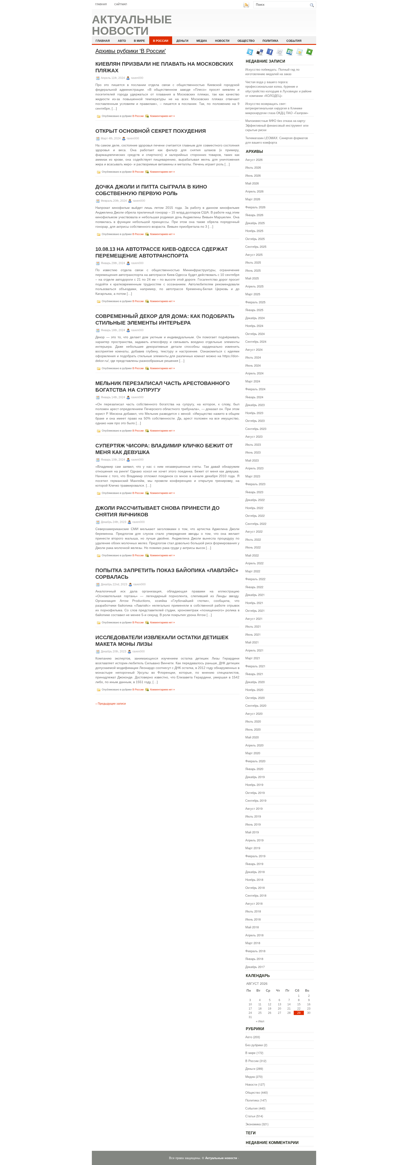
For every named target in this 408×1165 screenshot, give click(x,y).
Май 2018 (252, 927)
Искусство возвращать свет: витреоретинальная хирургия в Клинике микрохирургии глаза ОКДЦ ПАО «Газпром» (276, 108)
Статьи (250, 1116)
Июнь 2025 (253, 270)
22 (299, 1008)
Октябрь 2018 (255, 887)
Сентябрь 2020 (255, 705)
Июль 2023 (253, 444)
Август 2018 (254, 903)
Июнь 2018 (253, 919)
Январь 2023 (254, 492)
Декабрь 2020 (255, 682)
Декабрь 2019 (255, 777)
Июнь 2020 (253, 729)
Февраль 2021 (255, 666)
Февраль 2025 (255, 302)
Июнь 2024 (253, 365)
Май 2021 (252, 642)
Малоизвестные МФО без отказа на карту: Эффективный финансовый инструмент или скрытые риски (276, 125)
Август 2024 (254, 349)
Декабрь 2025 (255, 223)
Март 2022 (252, 571)
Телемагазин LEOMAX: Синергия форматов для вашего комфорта (276, 140)
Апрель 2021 (254, 650)
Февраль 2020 (255, 761)
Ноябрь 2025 (254, 230)
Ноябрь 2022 (254, 507)
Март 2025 (252, 294)
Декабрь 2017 (255, 966)
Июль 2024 (253, 357)
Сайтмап (120, 4)
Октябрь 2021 (255, 610)
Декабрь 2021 (255, 594)
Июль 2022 (253, 539)
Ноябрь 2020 (254, 689)
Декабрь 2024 (255, 318)
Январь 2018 (254, 958)
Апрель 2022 (254, 563)
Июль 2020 (253, 721)
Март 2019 (252, 848)
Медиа (201, 41)
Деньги (182, 41)
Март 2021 (252, 658)
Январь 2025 (254, 310)
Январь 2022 (254, 587)
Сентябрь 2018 (255, 895)
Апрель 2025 (254, 286)
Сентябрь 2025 (255, 246)
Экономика (253, 1124)
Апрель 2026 (254, 191)
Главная (101, 4)
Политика (270, 41)
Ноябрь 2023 (254, 413)
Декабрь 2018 (255, 871)
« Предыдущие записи (110, 703)
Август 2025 (254, 254)
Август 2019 (254, 808)
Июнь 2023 (253, 452)
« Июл (260, 1021)
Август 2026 (254, 159)
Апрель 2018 (254, 935)
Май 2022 (252, 555)
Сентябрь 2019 (255, 800)
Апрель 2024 (254, 373)
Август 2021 (254, 618)
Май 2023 (252, 460)
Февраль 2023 (255, 484)
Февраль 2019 (255, 856)
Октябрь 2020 (255, 697)
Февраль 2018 (255, 951)
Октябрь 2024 (255, 333)
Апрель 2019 (254, 840)
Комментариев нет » (162, 116)
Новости (222, 41)
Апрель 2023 (254, 468)
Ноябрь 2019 (254, 784)
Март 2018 (252, 943)
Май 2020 (252, 737)
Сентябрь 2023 (255, 428)
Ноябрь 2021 (254, 602)
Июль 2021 (253, 626)
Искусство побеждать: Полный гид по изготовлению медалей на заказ (272, 71)
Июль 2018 (253, 911)
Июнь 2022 (253, 547)
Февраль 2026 (255, 207)
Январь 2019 (254, 863)
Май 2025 (252, 278)
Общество (246, 41)
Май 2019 (252, 832)
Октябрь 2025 (255, 238)
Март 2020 (252, 753)
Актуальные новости (132, 25)
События (294, 41)
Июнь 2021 (253, 634)
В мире (139, 41)
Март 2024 (252, 381)
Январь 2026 (254, 215)
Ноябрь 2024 (254, 325)
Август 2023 (254, 436)
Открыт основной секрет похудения (150, 131)
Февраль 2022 (255, 579)
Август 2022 (254, 531)
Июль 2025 (253, 262)
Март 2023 (252, 476)
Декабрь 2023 (255, 405)
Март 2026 (252, 199)
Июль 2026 (253, 167)
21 (289, 1008)
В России (160, 41)
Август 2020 (254, 713)
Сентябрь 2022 (255, 523)
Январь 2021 (254, 674)
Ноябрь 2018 (254, 879)
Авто (122, 41)
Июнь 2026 (253, 175)
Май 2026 (252, 183)
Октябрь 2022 (255, 515)
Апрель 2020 (254, 745)
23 (308, 1008)
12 (269, 1004)
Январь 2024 (254, 397)
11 (259, 1004)
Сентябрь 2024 (255, 341)
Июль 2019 (253, 816)
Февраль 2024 (255, 389)
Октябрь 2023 (255, 420)
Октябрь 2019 (255, 792)
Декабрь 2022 (255, 499)
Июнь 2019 (253, 824)
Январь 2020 (254, 769)
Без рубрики (254, 1045)
